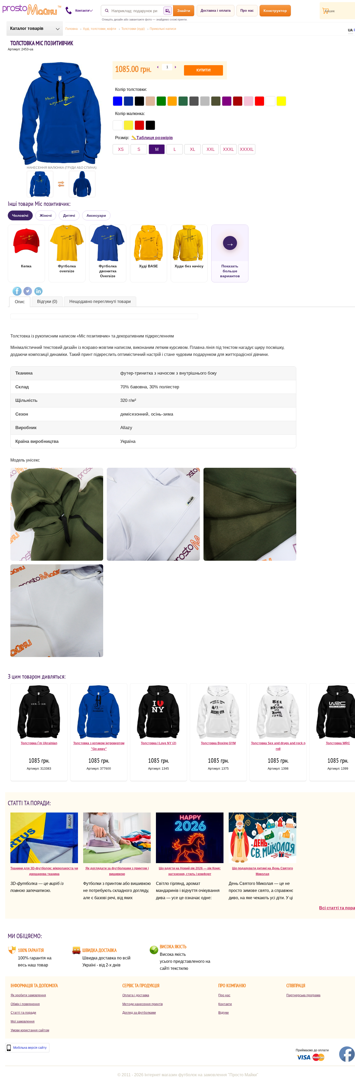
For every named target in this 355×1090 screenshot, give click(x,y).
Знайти (183, 11)
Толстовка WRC (338, 743)
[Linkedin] (38, 291)
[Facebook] (17, 291)
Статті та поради (23, 1012)
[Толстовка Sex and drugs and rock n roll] (278, 712)
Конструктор (275, 11)
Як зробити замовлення (28, 995)
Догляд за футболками (139, 1012)
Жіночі (46, 215)
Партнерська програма (303, 995)
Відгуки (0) (47, 301)
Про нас (247, 10)
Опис (20, 302)
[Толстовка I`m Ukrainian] (39, 712)
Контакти (225, 1004)
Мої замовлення (23, 1021)
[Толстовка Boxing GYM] (218, 712)
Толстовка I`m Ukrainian (39, 743)
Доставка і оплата (216, 10)
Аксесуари (96, 215)
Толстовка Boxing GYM (218, 743)
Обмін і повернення (25, 1004)
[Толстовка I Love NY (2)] (158, 712)
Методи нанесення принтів (142, 1004)
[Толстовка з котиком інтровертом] (98, 712)
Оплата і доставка (135, 995)
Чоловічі (20, 215)
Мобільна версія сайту (30, 1048)
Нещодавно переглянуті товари (100, 301)
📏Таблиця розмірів (152, 138)
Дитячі (69, 215)
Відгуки (223, 1012)
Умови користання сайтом (30, 1030)
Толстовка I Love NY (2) (158, 743)
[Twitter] (27, 291)
